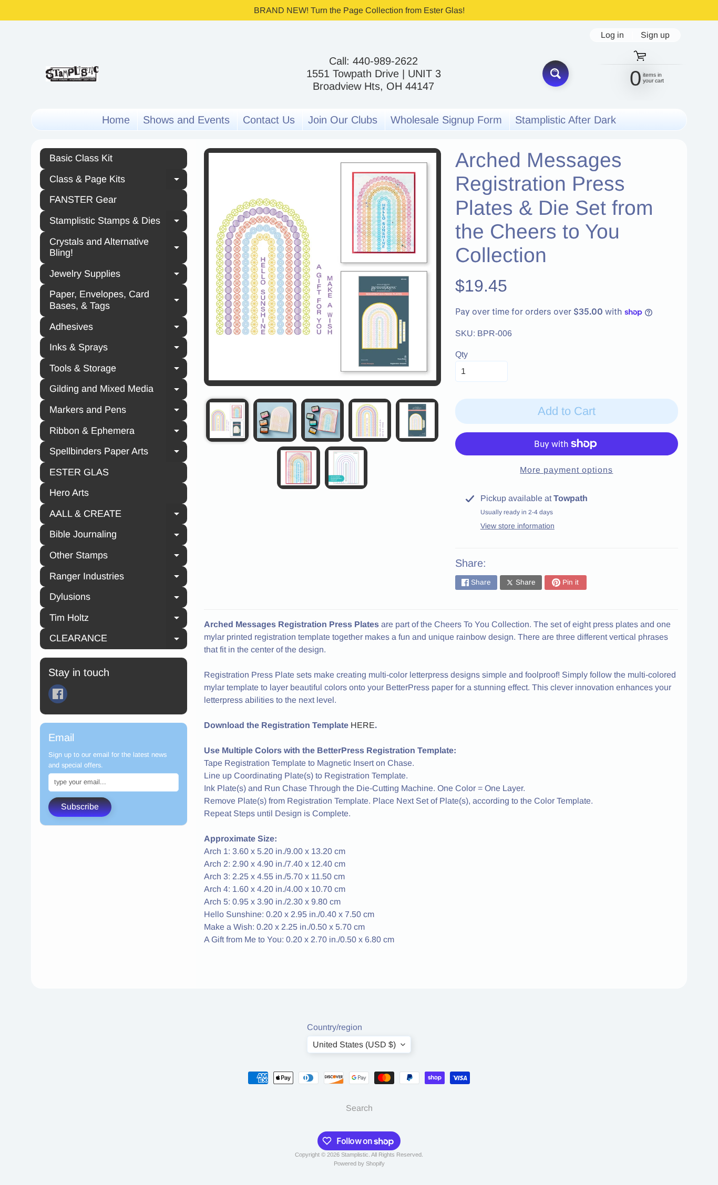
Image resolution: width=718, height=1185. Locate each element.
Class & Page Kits (118, 181)
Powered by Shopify (359, 1163)
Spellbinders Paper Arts (118, 453)
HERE (363, 725)
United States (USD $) (354, 1044)
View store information (517, 526)
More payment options (566, 469)
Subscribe (80, 806)
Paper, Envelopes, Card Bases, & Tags (118, 300)
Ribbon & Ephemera (118, 432)
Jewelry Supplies (118, 275)
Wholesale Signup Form (446, 120)
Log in (612, 35)
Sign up (655, 35)
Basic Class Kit (80, 158)
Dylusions (118, 598)
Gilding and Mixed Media (118, 390)
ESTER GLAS (79, 472)
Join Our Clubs (342, 120)
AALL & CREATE (118, 515)
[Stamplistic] (72, 73)
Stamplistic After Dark (565, 120)
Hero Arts (69, 492)
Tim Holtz (118, 619)
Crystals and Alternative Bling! (118, 247)
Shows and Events (186, 120)
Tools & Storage (118, 370)
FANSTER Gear (83, 199)
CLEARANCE (118, 640)
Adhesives (118, 328)
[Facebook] (57, 693)
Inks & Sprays (118, 349)
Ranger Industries (118, 578)
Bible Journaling (118, 536)
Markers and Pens (118, 411)
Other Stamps (118, 557)
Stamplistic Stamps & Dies (118, 222)
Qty (461, 354)
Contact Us (269, 120)
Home (116, 120)
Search (359, 1108)
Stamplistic (354, 1154)
